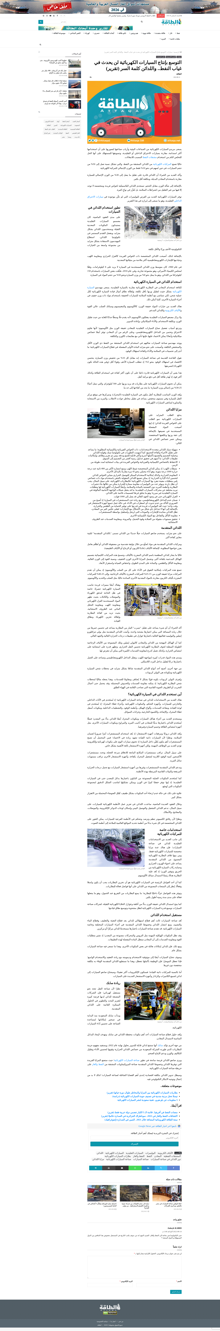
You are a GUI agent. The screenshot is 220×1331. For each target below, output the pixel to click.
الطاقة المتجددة (62, 129)
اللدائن (100, 1153)
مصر (63, 137)
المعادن (158, 1156)
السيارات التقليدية (134, 1153)
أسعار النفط (65, 121)
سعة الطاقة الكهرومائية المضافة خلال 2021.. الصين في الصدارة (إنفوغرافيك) (141, 1119)
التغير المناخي (75, 33)
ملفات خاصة (175, 39)
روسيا (69, 137)
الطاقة (49, 125)
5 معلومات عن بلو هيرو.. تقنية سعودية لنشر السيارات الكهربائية (147, 1100)
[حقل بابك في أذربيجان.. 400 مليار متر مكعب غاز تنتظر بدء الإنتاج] (74, 74)
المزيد (163, 39)
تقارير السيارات (161, 57)
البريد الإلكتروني (126, 1281)
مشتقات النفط (150, 157)
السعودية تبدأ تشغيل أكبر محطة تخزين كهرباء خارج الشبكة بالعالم (132, 16)
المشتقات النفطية (172, 1156)
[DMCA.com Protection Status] (110, 1313)
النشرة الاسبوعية (170, 57)
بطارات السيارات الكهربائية (118, 1156)
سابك (160, 1045)
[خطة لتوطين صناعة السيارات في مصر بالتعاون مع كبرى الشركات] (167, 1193)
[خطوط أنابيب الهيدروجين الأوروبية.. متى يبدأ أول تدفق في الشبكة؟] (74, 63)
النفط (149, 1156)
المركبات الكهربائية (162, 164)
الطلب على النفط (50, 129)
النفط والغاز (98, 1064)
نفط (178, 33)
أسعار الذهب (76, 121)
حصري (97, 33)
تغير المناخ (47, 133)
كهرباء (87, 33)
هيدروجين (134, 33)
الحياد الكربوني (49, 121)
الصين (55, 125)
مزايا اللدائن (98, 1159)
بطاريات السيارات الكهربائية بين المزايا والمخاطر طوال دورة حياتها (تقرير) (142, 1092)
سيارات (169, 52)
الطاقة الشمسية (75, 129)
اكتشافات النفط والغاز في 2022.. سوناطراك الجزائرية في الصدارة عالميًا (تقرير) (139, 1116)
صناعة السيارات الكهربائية (127, 1060)
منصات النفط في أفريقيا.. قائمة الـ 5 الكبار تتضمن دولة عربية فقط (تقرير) (143, 1112)
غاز (171, 33)
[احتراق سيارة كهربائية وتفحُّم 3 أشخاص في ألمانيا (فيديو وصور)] (101, 1193)
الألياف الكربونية (172, 310)
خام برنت (77, 137)
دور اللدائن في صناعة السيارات (166, 1159)
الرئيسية (177, 52)
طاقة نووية (147, 33)
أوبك (58, 121)
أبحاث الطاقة (109, 33)
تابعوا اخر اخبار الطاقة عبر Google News (157, 1126)
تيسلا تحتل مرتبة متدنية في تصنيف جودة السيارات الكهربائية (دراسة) (145, 1096)
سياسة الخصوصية (102, 1321)
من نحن (120, 1321)
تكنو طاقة (122, 33)
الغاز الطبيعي (76, 133)
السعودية (77, 125)
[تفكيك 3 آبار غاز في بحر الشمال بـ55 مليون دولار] (74, 94)
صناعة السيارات (141, 1159)
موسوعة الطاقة (59, 33)
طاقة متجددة (160, 33)
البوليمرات (150, 1153)
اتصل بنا (113, 1321)
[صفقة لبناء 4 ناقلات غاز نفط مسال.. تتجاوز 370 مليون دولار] (74, 84)
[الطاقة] (172, 21)
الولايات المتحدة (57, 133)
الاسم (179, 1281)
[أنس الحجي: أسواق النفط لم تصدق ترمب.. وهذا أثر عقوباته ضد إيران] (74, 104)
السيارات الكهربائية (114, 1153)
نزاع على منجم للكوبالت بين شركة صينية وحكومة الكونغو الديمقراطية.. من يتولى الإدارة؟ (135, 1206)
